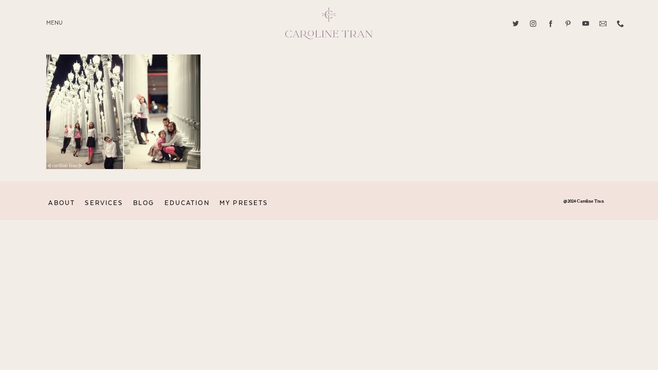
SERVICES (104, 203)
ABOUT (61, 203)
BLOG (143, 203)
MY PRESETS (244, 203)
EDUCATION (187, 203)
